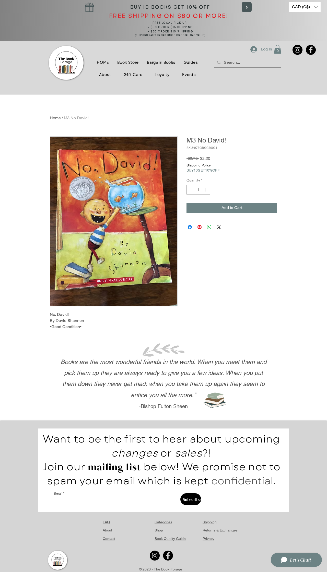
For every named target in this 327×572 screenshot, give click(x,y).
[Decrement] (190, 189)
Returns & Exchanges (220, 530)
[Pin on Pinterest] (199, 227)
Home (55, 117)
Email (58, 493)
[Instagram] (297, 50)
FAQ (106, 522)
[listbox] (305, 7)
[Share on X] (219, 227)
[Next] (247, 7)
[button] (305, 7)
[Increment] (206, 189)
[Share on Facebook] (190, 227)
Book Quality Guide (170, 539)
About (107, 530)
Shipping (210, 522)
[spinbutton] (198, 189)
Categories (163, 522)
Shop (159, 530)
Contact (109, 539)
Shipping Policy (198, 165)
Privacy (208, 539)
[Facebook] (311, 50)
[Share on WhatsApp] (209, 227)
